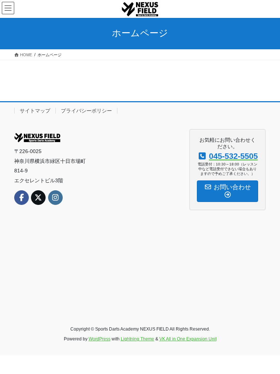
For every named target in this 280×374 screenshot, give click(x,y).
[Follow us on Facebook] (21, 197)
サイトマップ (35, 111)
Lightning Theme (137, 338)
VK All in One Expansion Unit (188, 338)
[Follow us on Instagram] (55, 197)
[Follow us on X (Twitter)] (38, 197)
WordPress (99, 338)
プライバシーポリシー (86, 111)
